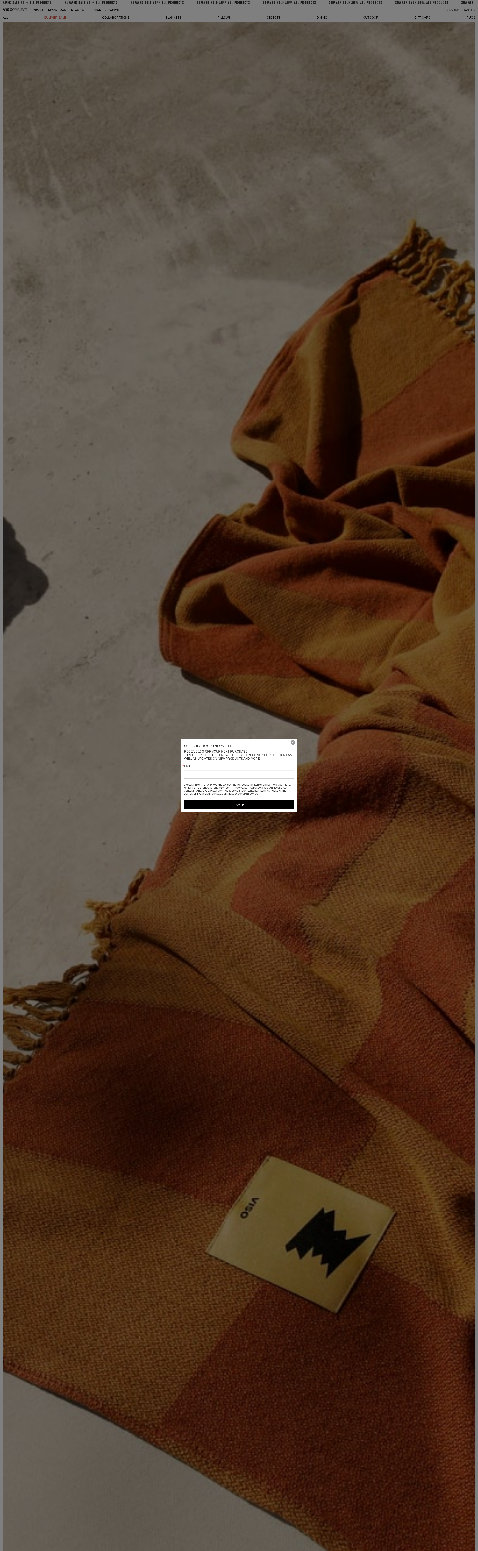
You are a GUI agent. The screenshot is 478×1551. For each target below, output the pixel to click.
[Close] (294, 742)
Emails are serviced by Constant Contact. (236, 794)
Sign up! (239, 804)
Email (188, 766)
